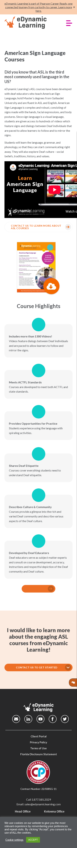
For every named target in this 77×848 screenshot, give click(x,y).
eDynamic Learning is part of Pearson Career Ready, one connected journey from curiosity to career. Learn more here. (38, 7)
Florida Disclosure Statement (38, 754)
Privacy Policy (38, 742)
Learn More (36, 588)
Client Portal (39, 736)
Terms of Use (38, 748)
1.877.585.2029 (41, 799)
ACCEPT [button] (33, 839)
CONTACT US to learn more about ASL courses (36, 227)
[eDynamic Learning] (30, 22)
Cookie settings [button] (14, 839)
